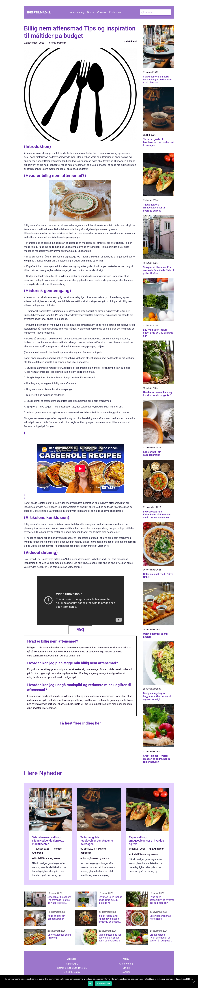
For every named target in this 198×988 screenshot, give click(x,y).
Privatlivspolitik (103, 983)
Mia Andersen (156, 848)
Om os (90, 12)
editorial (36, 858)
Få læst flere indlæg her (80, 723)
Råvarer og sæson (51, 858)
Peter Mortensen (57, 42)
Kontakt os (115, 12)
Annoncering (77, 12)
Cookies (101, 12)
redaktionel (130, 41)
